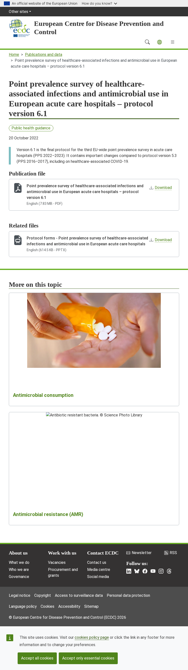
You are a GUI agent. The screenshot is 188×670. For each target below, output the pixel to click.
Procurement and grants (63, 572)
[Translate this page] (159, 42)
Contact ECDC (102, 553)
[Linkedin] (128, 571)
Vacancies (57, 562)
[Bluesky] (136, 571)
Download (163, 187)
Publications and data (43, 54)
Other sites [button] (18, 11)
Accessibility (69, 606)
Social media (98, 576)
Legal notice (19, 595)
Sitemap (91, 606)
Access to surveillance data (79, 595)
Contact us (96, 562)
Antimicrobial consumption (43, 395)
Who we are (19, 569)
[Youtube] (153, 571)
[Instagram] (161, 571)
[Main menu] (172, 42)
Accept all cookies (37, 658)
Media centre (98, 569)
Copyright (42, 595)
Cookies (47, 606)
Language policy (23, 606)
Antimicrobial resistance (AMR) (48, 514)
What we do (19, 562)
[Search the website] (147, 42)
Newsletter (142, 552)
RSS (173, 552)
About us (18, 553)
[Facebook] (144, 571)
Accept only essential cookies (88, 658)
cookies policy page (92, 637)
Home (14, 54)
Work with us (62, 553)
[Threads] (169, 571)
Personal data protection (128, 595)
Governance (19, 576)
